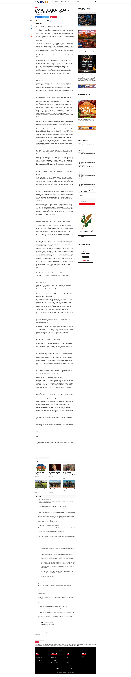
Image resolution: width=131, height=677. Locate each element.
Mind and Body (53, 657)
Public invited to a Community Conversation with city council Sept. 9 (54, 490)
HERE (87, 122)
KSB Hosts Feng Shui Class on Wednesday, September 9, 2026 (55, 473)
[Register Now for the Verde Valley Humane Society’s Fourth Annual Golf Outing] (41, 484)
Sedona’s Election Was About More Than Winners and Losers (87, 145)
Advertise (66, 1)
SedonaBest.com (72, 668)
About (62, 1)
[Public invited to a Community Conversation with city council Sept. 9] (55, 484)
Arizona (36, 7)
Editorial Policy (69, 672)
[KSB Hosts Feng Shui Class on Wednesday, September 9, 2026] (55, 467)
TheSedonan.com (64, 668)
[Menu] (35, 2)
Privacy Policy (65, 672)
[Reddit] (31, 36)
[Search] (95, 2)
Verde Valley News (39, 657)
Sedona (57, 1)
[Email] (31, 34)
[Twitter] (31, 26)
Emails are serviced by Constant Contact (73, 645)
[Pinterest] (31, 31)
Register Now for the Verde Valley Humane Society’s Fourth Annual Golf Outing (41, 490)
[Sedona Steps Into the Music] (69, 484)
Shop (71, 1)
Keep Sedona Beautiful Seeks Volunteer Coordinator (40, 473)
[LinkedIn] (31, 28)
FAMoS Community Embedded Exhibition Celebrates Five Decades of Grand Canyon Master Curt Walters (69, 475)
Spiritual (52, 659)
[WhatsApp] (31, 39)
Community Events (54, 660)
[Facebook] (31, 23)
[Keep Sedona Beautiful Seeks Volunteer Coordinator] (41, 467)
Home (53, 1)
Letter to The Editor (39, 660)
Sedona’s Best (76, 1)
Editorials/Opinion (39, 659)
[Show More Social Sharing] (58, 17)
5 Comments (43, 14)
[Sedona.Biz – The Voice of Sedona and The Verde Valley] (43, 1)
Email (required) (37, 634)
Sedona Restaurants (54, 662)
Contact (68, 662)
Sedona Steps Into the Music (69, 488)
